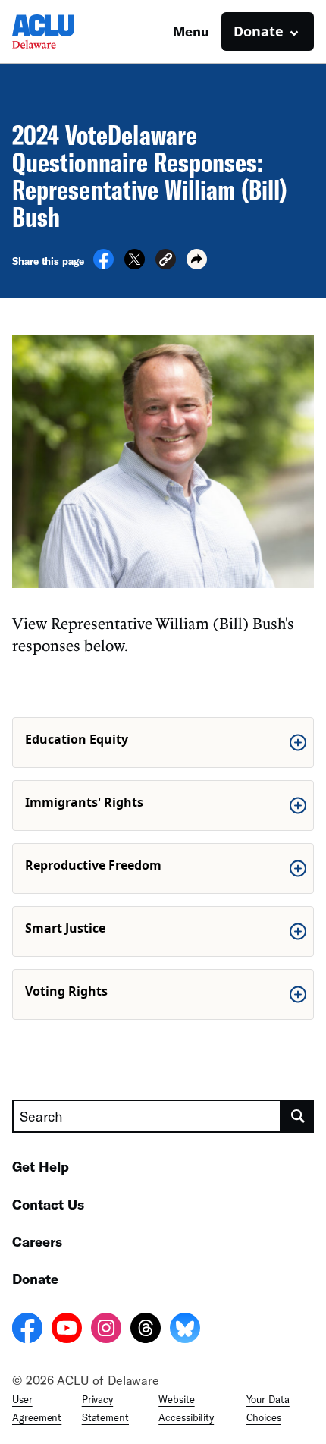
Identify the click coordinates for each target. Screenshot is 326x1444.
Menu (191, 31)
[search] (297, 1116)
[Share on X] (134, 264)
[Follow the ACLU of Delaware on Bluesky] (185, 1330)
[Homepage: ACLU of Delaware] (65, 31)
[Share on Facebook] (103, 264)
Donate (35, 1278)
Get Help (40, 1166)
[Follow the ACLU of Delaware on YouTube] (67, 1330)
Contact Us (48, 1204)
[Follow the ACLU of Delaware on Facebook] (27, 1330)
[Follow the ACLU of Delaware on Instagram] (106, 1330)
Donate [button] (259, 31)
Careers (37, 1241)
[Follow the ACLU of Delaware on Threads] (145, 1330)
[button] (165, 261)
